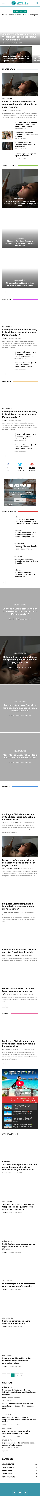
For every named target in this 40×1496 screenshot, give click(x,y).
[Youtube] (20, 1492)
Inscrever (32, 463)
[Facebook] (14, 1492)
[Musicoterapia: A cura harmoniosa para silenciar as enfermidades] (20, 1267)
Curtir (8, 463)
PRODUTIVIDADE (19, 238)
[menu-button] (3, 3)
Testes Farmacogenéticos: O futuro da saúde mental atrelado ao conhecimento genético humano (19, 1167)
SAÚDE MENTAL (6, 31)
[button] (37, 3)
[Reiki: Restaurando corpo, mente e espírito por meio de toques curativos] (20, 1227)
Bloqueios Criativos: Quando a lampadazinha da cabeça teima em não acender (26, 124)
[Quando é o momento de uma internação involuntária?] (20, 1304)
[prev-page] (3, 292)
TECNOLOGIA (6, 1161)
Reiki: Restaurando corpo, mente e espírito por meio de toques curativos (18, 1246)
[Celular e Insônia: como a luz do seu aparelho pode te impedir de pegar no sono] (16, 54)
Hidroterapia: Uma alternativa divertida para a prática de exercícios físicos (16, 1360)
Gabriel (4, 110)
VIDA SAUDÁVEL (7, 98)
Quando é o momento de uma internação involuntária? (16, 1322)
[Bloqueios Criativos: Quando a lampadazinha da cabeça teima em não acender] (7, 125)
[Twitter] (26, 1492)
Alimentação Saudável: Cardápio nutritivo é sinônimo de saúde (26, 134)
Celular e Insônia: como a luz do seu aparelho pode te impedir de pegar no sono (19, 104)
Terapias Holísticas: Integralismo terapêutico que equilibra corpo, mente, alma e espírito (18, 1206)
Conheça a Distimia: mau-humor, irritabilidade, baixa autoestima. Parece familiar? (19, 332)
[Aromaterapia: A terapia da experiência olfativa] (7, 156)
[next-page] (7, 292)
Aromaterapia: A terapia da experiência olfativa (25, 155)
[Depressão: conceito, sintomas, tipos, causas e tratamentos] (7, 146)
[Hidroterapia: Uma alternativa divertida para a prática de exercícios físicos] (20, 1341)
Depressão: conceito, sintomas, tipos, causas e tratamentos (25, 145)
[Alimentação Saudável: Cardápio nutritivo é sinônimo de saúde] (7, 135)
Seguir (20, 463)
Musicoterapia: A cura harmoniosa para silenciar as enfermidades (18, 1284)
